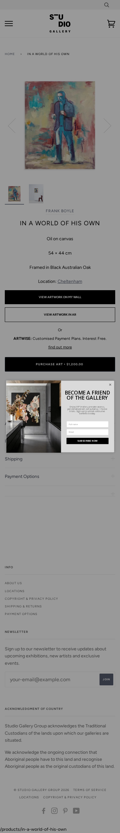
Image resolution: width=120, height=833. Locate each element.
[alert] (60, 416)
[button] (110, 385)
